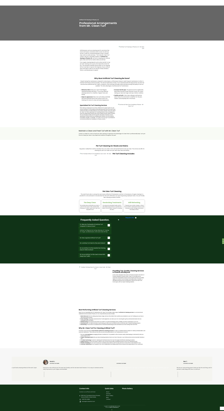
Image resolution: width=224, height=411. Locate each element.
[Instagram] (223, 239)
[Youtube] (223, 243)
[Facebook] (223, 241)
